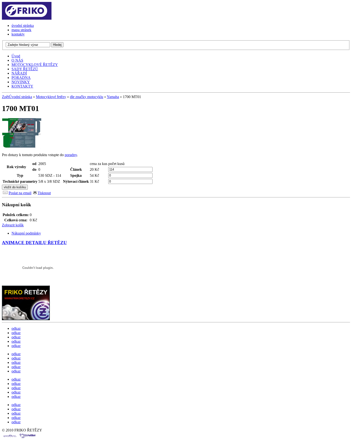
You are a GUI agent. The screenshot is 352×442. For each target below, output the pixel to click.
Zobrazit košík (13, 225)
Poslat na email (20, 193)
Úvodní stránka (20, 97)
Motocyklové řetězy (51, 97)
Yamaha (113, 97)
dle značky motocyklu (86, 97)
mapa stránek (21, 30)
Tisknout (44, 193)
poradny (71, 155)
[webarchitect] (27, 438)
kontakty (18, 34)
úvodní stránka (22, 26)
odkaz (16, 328)
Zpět (5, 97)
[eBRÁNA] (9, 438)
